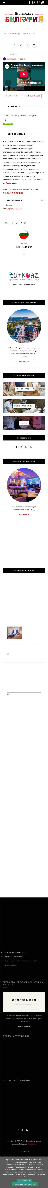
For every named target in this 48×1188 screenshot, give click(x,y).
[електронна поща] (34, 45)
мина (5, 208)
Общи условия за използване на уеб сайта (21, 961)
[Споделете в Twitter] (20, 45)
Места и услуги (15, 34)
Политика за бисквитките (13, 957)
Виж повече (24, 361)
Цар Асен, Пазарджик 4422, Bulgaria (21, 115)
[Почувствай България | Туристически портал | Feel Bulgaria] (24, 18)
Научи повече (24, 1026)
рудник (19, 208)
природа (12, 208)
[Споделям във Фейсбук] (14, 45)
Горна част (25, 1152)
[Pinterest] (27, 45)
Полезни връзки (10, 965)
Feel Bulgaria (24, 247)
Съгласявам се (25, 1181)
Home (5, 34)
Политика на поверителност (15, 952)
